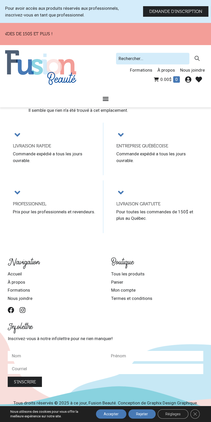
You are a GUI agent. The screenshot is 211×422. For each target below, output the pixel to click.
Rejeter (142, 414)
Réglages (173, 414)
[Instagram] (22, 310)
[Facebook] (11, 310)
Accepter (111, 414)
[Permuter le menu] (105, 99)
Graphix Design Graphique (172, 403)
